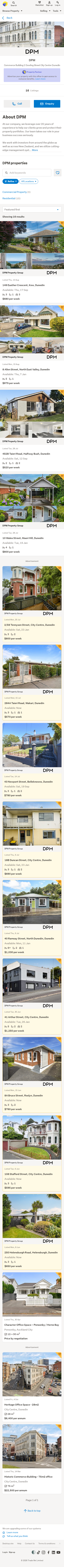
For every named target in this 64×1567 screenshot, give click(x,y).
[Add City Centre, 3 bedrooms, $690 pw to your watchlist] (58, 804)
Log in (57, 5)
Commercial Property (16, 191)
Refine (11, 181)
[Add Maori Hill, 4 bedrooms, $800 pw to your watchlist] (61, 477)
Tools (56, 10)
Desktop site (8, 1543)
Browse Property (11, 10)
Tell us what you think (17, 1536)
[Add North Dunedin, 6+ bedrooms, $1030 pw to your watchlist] (58, 883)
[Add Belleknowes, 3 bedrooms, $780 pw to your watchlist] (58, 726)
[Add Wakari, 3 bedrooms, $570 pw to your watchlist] (58, 648)
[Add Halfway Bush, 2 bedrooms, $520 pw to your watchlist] (61, 393)
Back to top (34, 1510)
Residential (11, 198)
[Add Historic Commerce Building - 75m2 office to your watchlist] (58, 1427)
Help (19, 1543)
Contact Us (30, 1543)
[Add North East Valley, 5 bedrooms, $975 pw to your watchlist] (61, 308)
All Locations (27, 181)
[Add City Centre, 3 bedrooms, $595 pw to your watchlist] (58, 1118)
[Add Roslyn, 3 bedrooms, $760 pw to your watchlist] (58, 1040)
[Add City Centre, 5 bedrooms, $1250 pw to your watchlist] (58, 961)
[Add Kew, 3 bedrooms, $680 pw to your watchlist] (61, 224)
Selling (44, 10)
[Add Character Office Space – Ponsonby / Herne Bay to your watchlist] (58, 1275)
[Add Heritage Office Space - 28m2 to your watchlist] (58, 1355)
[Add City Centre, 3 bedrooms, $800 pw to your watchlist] (58, 569)
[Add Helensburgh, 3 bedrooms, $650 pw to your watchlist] (58, 1197)
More (35, 150)
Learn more (12, 1532)
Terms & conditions (46, 1543)
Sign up (49, 5)
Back (9, 17)
